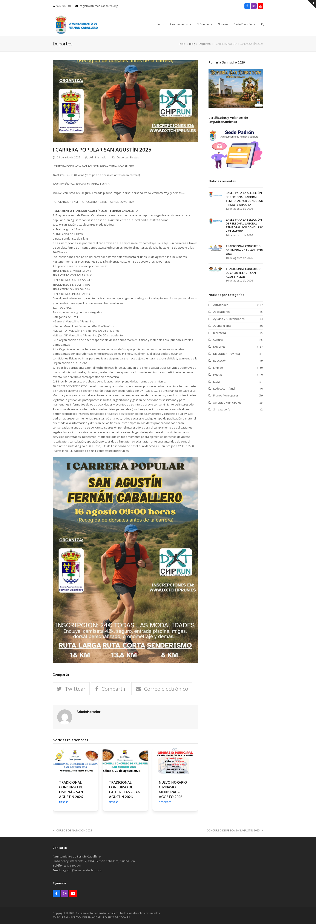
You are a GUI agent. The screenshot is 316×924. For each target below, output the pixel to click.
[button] (262, 24)
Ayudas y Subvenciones (229, 319)
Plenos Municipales (226, 395)
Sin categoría (221, 409)
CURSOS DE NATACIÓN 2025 (74, 830)
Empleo (218, 368)
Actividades (220, 305)
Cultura (218, 340)
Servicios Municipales (227, 402)
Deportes (123, 157)
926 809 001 (73, 865)
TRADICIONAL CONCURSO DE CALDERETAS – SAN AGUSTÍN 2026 (124, 789)
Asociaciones (221, 312)
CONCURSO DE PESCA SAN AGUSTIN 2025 (233, 830)
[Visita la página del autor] (64, 716)
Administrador (98, 157)
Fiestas (134, 157)
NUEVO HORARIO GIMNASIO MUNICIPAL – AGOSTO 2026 (173, 789)
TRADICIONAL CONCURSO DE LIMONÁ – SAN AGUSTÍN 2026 (71, 789)
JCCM (216, 382)
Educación (220, 360)
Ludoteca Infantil (224, 388)
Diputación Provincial (227, 354)
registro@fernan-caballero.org (81, 870)
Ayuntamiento (222, 326)
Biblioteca (219, 333)
